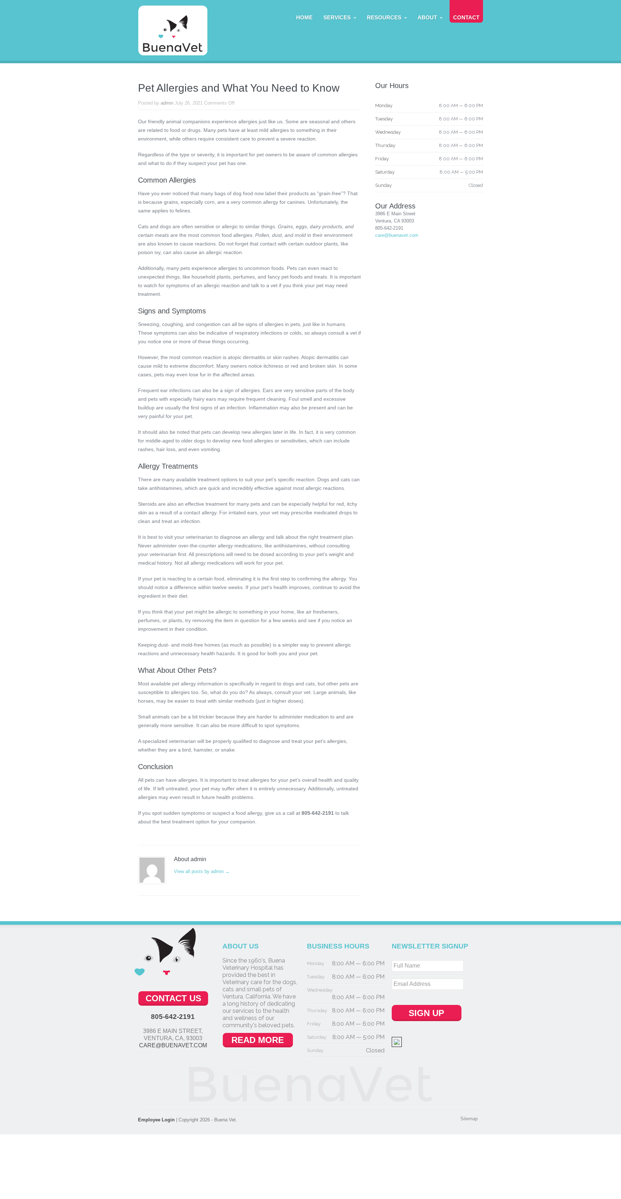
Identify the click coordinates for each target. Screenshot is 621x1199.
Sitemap (469, 1118)
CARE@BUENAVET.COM (173, 1045)
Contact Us (173, 998)
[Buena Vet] (172, 52)
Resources (384, 17)
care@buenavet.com (396, 235)
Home (304, 17)
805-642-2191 (173, 1016)
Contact (466, 17)
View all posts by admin (202, 871)
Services (337, 17)
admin (167, 103)
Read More (257, 1040)
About (427, 17)
